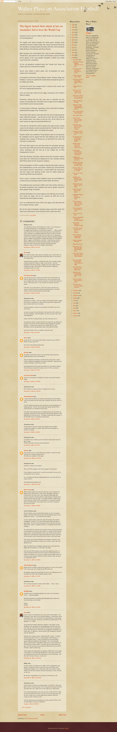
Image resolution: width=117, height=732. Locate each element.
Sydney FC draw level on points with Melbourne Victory (77, 107)
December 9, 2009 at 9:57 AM (32, 370)
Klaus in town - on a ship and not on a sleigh (77, 169)
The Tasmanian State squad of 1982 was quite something (77, 203)
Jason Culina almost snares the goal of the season (77, 120)
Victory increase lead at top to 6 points (77, 280)
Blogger (67, 728)
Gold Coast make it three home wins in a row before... (78, 97)
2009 (73, 57)
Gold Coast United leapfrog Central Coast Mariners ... (78, 255)
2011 (73, 52)
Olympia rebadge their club (77, 241)
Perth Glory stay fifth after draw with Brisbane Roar (77, 249)
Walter (89, 33)
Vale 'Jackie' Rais (77, 115)
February (75, 313)
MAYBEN (26, 591)
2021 (73, 37)
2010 (73, 55)
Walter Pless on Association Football (58, 8)
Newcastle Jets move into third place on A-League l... (77, 127)
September (76, 295)
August (75, 298)
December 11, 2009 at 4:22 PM (32, 484)
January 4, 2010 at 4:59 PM (31, 704)
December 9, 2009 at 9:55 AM (32, 347)
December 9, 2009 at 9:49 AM (32, 332)
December (76, 59)
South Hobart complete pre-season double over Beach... (77, 152)
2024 (73, 30)
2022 (73, 35)
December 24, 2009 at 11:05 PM (32, 658)
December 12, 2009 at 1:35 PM (32, 586)
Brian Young (27, 489)
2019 (73, 42)
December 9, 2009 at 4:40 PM (32, 432)
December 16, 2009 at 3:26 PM (32, 607)
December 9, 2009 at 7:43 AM (32, 270)
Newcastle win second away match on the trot (77, 274)
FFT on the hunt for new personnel (78, 112)
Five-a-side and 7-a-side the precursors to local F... (77, 71)
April (74, 308)
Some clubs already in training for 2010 (78, 224)
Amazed (26, 352)
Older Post (62, 715)
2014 (73, 50)
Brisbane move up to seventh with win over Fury (77, 164)
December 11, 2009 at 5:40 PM (32, 505)
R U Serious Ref (28, 275)
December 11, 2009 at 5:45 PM (32, 560)
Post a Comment (26, 707)
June (74, 303)
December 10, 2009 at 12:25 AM (32, 458)
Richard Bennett (28, 396)
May (74, 305)
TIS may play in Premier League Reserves (78, 286)
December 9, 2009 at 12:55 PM (32, 391)
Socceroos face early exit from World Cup (77, 268)
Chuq (25, 252)
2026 (73, 25)
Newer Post (22, 715)
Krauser (26, 450)
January (75, 315)
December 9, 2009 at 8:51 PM (32, 445)
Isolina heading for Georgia (78, 101)
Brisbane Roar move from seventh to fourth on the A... (78, 145)
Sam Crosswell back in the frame (77, 191)
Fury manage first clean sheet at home (77, 209)
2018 (73, 45)
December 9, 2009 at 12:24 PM (32, 381)
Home (42, 715)
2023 (73, 32)
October (75, 293)
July (74, 300)
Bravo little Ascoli (77, 244)
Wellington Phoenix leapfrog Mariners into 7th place (78, 64)
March (75, 310)
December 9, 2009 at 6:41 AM (32, 247)
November (76, 290)
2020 (73, 40)
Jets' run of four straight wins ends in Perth (77, 91)
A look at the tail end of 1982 (77, 76)
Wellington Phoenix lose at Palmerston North (78, 196)
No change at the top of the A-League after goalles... (77, 139)
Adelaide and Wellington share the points (78, 158)
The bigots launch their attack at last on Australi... (77, 230)
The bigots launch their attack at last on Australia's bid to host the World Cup (41, 27)
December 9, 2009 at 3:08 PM (32, 419)
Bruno (25, 337)
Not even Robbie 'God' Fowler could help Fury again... (77, 262)
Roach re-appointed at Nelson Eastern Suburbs (78, 219)
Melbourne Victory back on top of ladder (77, 185)
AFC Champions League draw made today (77, 236)
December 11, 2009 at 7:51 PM (32, 576)
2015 (73, 47)
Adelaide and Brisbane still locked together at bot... (77, 179)
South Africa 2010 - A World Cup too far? (78, 133)
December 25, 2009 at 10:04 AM (32, 677)
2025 (73, 27)
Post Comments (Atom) (31, 718)
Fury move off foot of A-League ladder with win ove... (78, 81)
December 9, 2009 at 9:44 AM (32, 293)
